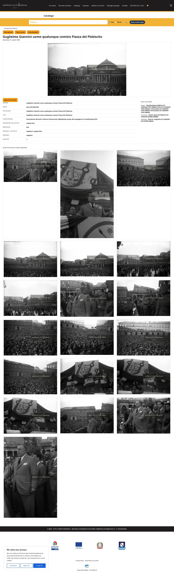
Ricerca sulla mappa (137, 22)
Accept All (39, 566)
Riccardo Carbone (65, 6)
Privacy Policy (80, 560)
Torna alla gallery (33, 32)
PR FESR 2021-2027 (137, 6)
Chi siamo (52, 6)
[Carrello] (171, 5)
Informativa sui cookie (91, 560)
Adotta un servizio (97, 6)
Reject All (26, 566)
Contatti (125, 6)
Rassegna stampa (113, 6)
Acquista (86, 6)
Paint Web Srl (93, 570)
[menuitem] (148, 5)
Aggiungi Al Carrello (10, 100)
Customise (13, 566)
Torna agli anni (8, 32)
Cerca (125, 22)
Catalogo (77, 6)
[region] (26, 558)
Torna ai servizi (20, 32)
